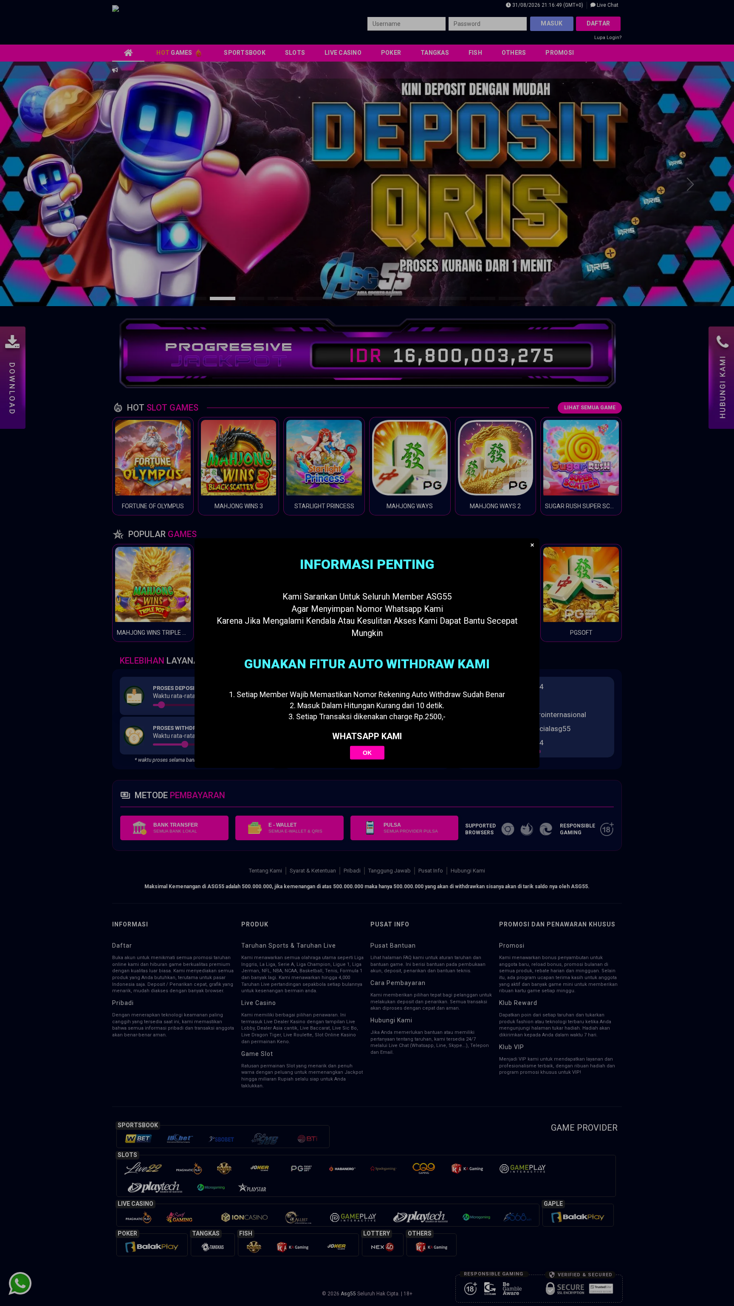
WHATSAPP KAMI (367, 736)
